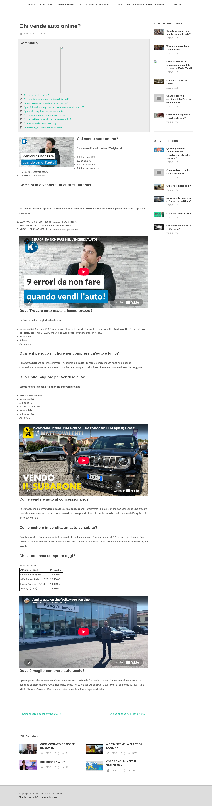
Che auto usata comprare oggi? (41, 123)
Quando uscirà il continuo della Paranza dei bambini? (178, 99)
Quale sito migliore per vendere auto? (44, 111)
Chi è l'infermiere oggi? (178, 224)
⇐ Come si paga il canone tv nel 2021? (40, 752)
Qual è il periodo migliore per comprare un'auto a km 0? (54, 107)
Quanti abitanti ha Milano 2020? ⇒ (129, 752)
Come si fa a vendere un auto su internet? (46, 99)
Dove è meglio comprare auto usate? (43, 127)
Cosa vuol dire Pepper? (178, 252)
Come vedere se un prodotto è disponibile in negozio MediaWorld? (179, 64)
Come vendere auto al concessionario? (45, 115)
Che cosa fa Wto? (52, 800)
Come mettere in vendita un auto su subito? (47, 119)
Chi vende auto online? (36, 95)
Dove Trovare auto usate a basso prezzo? (46, 103)
